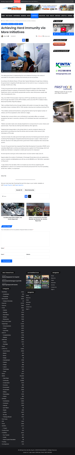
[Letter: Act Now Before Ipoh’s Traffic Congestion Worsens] (29, 282)
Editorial (5, 405)
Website (28, 254)
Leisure (5, 366)
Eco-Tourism (6, 435)
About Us (28, 297)
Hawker (5, 310)
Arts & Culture (6, 351)
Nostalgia (5, 344)
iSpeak (4, 410)
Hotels (4, 437)
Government (6, 389)
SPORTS (4, 425)
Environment (6, 387)
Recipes (5, 316)
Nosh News (6, 314)
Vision (27, 300)
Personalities (6, 394)
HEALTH (52, 15)
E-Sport (5, 428)
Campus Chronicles (7, 301)
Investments (6, 294)
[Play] (55, 34)
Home (3, 15)
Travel (4, 371)
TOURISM (4, 432)
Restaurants (6, 319)
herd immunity (30, 190)
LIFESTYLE (64, 15)
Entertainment (6, 360)
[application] (63, 29)
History (5, 341)
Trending (4, 441)
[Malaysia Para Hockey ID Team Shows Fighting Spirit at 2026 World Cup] (45, 282)
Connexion (5, 403)
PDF (3, 421)
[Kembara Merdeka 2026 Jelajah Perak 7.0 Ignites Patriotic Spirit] (45, 277)
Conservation (6, 382)
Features (4, 305)
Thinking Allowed (7, 416)
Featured (11, 24)
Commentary (6, 401)
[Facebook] (23, 40)
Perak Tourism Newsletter (9, 439)
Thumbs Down (5, 430)
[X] (27, 40)
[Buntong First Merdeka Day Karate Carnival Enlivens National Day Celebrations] (29, 277)
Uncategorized (5, 444)
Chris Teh (6, 36)
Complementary (7, 335)
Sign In (27, 309)
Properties (5, 296)
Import (3, 346)
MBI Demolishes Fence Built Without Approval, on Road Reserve (35, 1)
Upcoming (5, 330)
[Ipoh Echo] (12, 8)
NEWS (28, 15)
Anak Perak (6, 378)
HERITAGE (57, 15)
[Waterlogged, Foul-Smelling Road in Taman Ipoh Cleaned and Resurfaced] (45, 286)
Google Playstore (8, 185)
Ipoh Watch (6, 407)
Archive (28, 304)
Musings (5, 312)
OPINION (70, 15)
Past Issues (9, 15)
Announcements (7, 326)
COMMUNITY (34, 15)
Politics (5, 396)
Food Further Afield (6, 321)
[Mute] (69, 34)
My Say (5, 414)
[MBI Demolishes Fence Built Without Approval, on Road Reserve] (29, 286)
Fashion (5, 362)
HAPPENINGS (16, 15)
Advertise (28, 302)
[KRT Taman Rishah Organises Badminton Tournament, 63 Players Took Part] (37, 286)
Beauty (4, 353)
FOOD (47, 15)
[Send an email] (8, 36)
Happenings (5, 323)
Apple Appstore (19, 185)
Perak (21, 24)
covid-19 (19, 190)
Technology (6, 369)
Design (4, 357)
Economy (5, 385)
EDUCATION (42, 15)
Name (3, 248)
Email (2, 254)
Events (4, 328)
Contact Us (28, 306)
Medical (5, 337)
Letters (4, 412)
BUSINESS (23, 15)
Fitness (4, 364)
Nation (3, 373)
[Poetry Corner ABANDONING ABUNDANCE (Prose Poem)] (37, 282)
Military (5, 391)
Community (12, 20)
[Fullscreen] (72, 34)
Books (4, 355)
